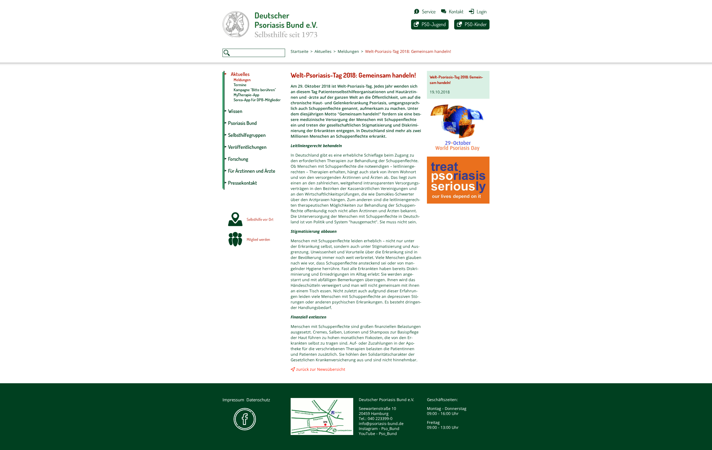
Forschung (238, 159)
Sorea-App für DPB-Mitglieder (257, 99)
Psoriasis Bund (242, 123)
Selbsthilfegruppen (247, 135)
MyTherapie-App (246, 94)
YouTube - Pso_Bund (378, 433)
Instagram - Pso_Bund (379, 428)
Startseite (299, 51)
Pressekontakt (242, 183)
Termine (240, 84)
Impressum (233, 399)
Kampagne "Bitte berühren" (255, 89)
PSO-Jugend (434, 24)
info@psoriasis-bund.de (381, 423)
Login (482, 11)
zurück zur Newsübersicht (320, 369)
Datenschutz (258, 399)
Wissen (235, 111)
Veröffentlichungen (247, 147)
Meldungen (348, 51)
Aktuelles (323, 51)
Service (429, 11)
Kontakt (456, 11)
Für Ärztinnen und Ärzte (251, 171)
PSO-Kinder (476, 24)
